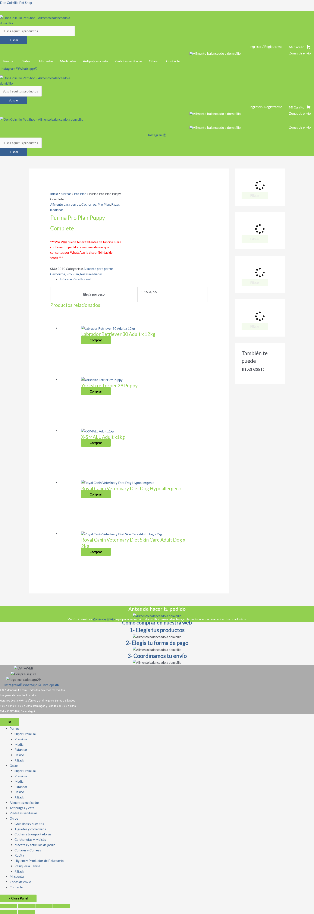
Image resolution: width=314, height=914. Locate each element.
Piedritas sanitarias (128, 61)
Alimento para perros (65, 204)
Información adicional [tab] (75, 279)
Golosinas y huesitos (29, 824)
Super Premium (25, 734)
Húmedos (46, 61)
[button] (9, 61)
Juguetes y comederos (30, 829)
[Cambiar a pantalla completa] (26, 906)
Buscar (13, 40)
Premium (21, 739)
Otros (153, 61)
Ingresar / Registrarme (265, 46)
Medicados (68, 61)
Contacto (173, 61)
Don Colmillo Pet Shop (16, 2)
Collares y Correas (28, 850)
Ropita (19, 855)
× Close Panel (18, 898)
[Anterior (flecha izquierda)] (8, 912)
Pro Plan (80, 194)
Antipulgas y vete (95, 61)
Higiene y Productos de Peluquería (39, 861)
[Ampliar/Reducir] (8, 906)
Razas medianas (91, 274)
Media (19, 744)
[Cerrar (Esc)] (61, 906)
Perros (8, 61)
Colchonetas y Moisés (30, 839)
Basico (19, 755)
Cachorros (88, 204)
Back (20, 760)
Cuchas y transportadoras (33, 834)
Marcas (66, 194)
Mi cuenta (17, 876)
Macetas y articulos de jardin (35, 845)
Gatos (26, 61)
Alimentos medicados (25, 802)
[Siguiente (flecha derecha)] (26, 912)
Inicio (54, 194)
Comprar (96, 340)
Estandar (21, 749)
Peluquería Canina (27, 866)
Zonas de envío (20, 882)
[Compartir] (44, 906)
